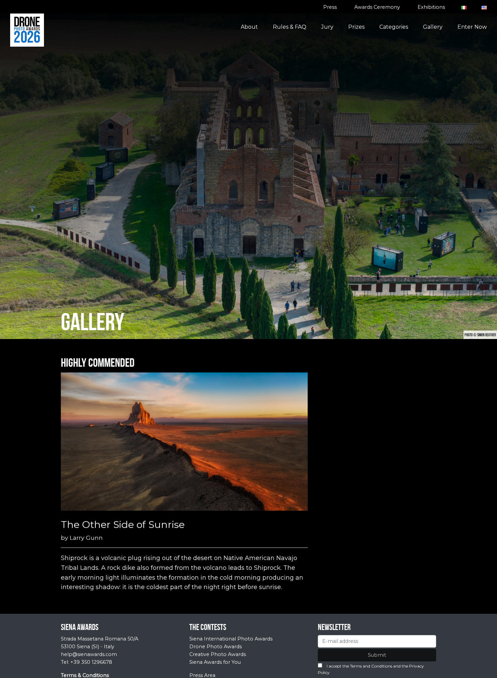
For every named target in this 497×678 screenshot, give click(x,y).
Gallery (433, 27)
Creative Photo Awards (217, 654)
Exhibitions (431, 7)
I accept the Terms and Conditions (359, 666)
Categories (393, 27)
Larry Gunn (86, 537)
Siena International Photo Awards (231, 639)
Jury (327, 27)
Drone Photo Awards (215, 647)
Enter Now (472, 27)
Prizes (356, 27)
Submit (377, 655)
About (249, 27)
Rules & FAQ (289, 27)
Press (330, 7)
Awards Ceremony (377, 7)
